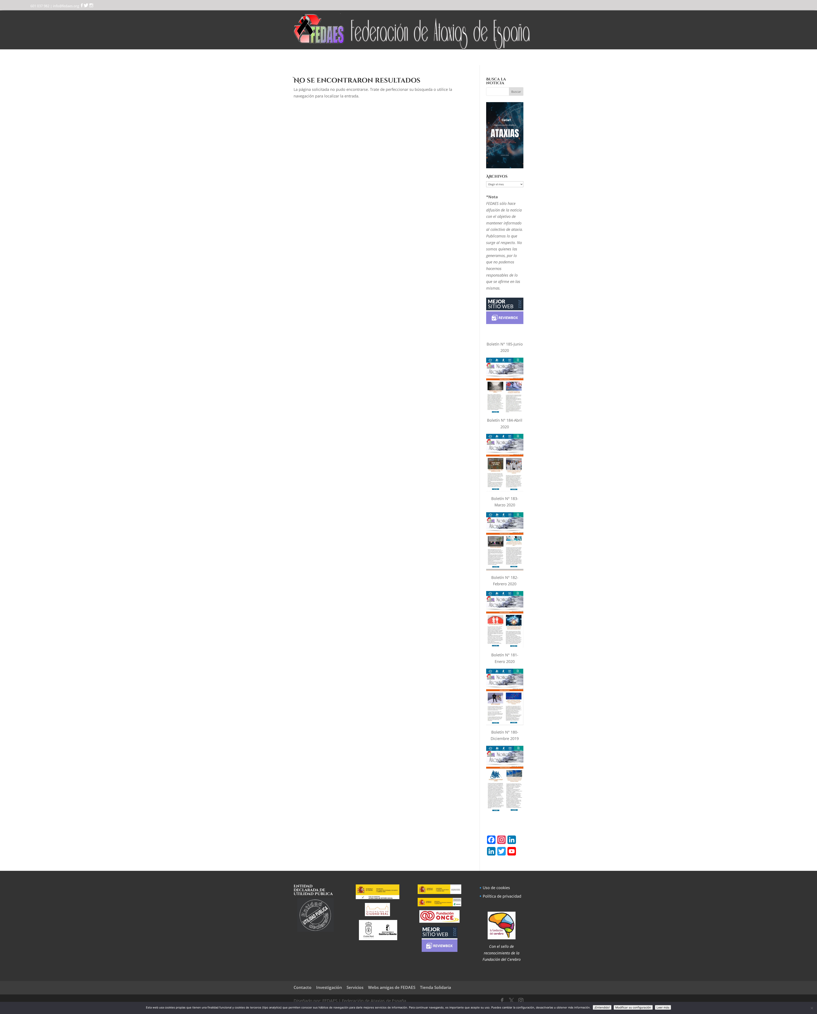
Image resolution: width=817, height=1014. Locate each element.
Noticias (387, 57)
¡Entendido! (602, 1007)
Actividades (414, 57)
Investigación (446, 57)
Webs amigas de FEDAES (391, 987)
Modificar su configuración (633, 1007)
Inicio (302, 57)
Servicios (363, 57)
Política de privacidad (502, 896)
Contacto (509, 57)
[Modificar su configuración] (812, 1008)
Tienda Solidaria (481, 57)
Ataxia (340, 57)
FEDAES (318, 57)
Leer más (663, 1007)
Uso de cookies (496, 887)
